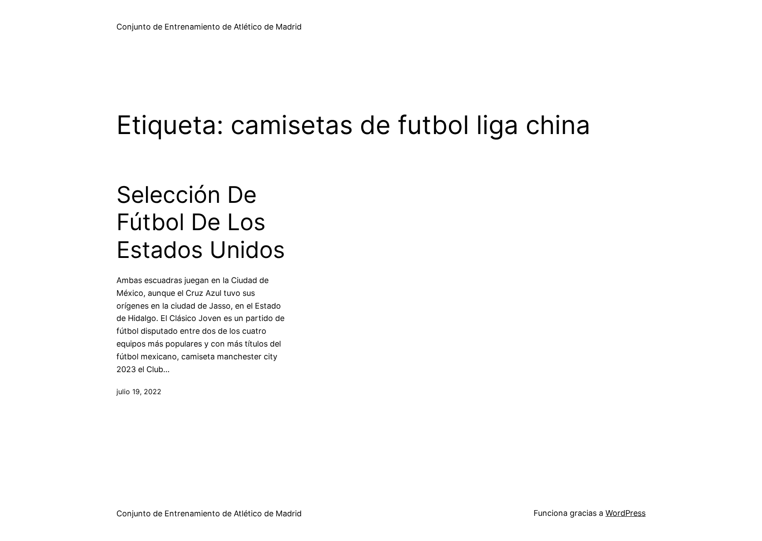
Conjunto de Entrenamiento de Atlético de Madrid (209, 26)
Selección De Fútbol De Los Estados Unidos (200, 222)
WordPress (625, 513)
